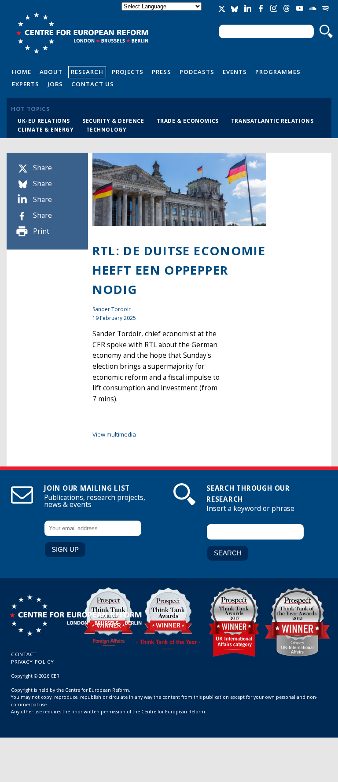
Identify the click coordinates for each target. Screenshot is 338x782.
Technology (106, 129)
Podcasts (197, 72)
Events (235, 72)
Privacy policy (32, 661)
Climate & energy (46, 129)
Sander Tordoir (111, 309)
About (51, 72)
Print (41, 231)
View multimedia (114, 434)
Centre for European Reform (82, 33)
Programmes (278, 72)
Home (21, 72)
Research (87, 72)
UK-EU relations (44, 120)
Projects (127, 72)
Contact (24, 654)
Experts (25, 84)
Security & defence (113, 120)
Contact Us (92, 84)
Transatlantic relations (272, 120)
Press (161, 72)
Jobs (55, 84)
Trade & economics (188, 120)
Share (42, 168)
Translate (162, 14)
